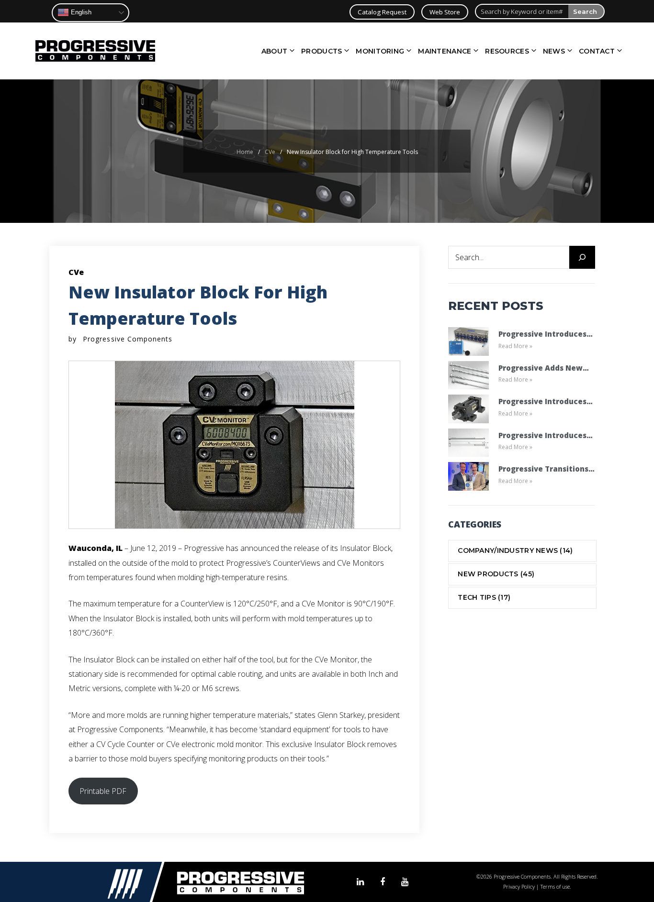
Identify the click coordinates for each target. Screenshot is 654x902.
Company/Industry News (515, 550)
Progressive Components (127, 338)
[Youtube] (404, 882)
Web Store (444, 12)
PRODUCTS (321, 51)
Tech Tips (484, 597)
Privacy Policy (519, 886)
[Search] (582, 257)
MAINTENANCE (444, 51)
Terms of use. (556, 886)
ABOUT (274, 51)
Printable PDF (102, 791)
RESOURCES (507, 51)
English (80, 12)
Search (585, 11)
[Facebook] (382, 882)
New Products (496, 574)
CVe (270, 152)
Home (245, 152)
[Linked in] (360, 882)
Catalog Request (382, 12)
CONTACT (597, 51)
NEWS (554, 51)
